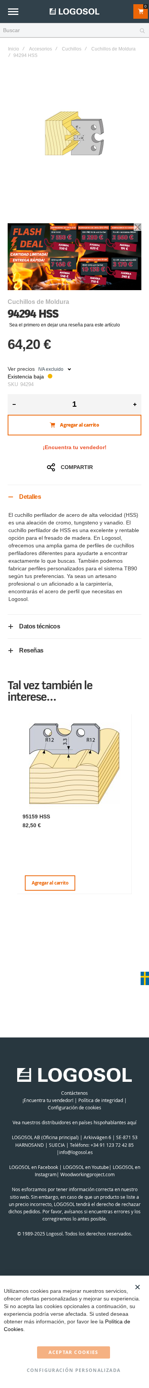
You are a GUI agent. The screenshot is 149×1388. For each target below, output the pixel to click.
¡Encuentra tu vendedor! (75, 447)
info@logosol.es (76, 1152)
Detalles (30, 497)
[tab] (74, 497)
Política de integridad (100, 1100)
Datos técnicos (39, 626)
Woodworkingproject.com (87, 1174)
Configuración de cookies (74, 1107)
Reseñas (31, 650)
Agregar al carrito (50, 883)
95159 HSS (36, 816)
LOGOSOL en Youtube (86, 1167)
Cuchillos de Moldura (113, 49)
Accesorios (40, 49)
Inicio (13, 49)
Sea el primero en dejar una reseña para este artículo (64, 325)
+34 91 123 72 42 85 (112, 1145)
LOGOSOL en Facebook (33, 1167)
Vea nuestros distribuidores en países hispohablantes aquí (74, 1122)
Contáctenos (74, 1093)
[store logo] (74, 11)
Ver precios (21, 369)
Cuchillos (71, 49)
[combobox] (74, 30)
